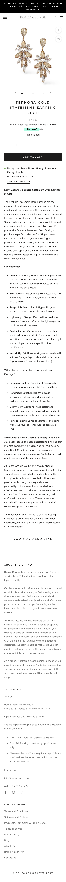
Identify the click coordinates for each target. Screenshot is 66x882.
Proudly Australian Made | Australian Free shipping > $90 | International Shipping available (33, 6)
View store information (18, 181)
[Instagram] (13, 792)
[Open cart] (61, 17)
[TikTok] (21, 792)
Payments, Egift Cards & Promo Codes (25, 823)
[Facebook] (5, 792)
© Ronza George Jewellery (33, 873)
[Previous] (15, 93)
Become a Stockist (14, 852)
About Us (9, 846)
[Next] (50, 93)
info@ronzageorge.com (16, 778)
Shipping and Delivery (16, 817)
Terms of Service (13, 828)
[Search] (55, 17)
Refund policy (11, 834)
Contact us (10, 770)
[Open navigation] (5, 17)
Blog (6, 840)
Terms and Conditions (16, 811)
